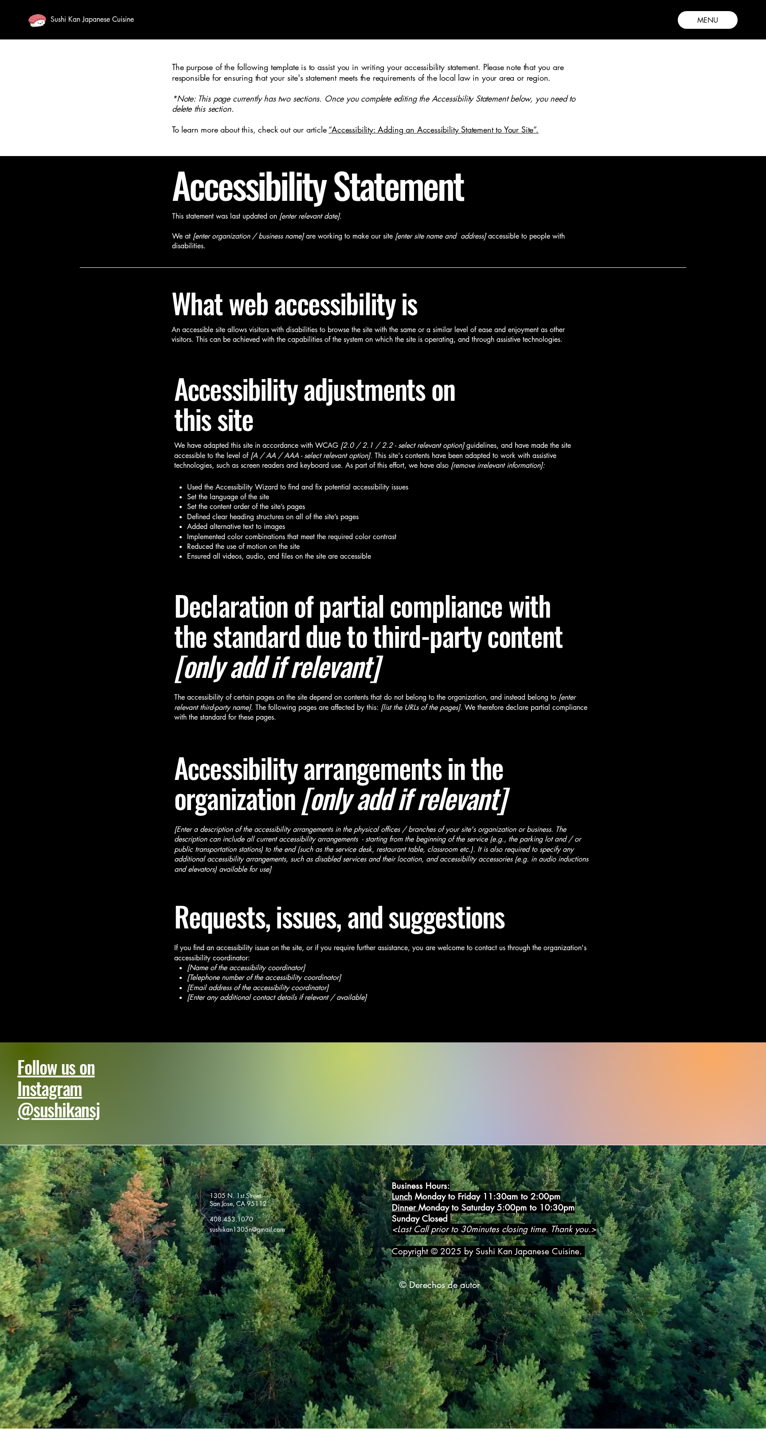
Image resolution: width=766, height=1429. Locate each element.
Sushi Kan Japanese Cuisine (92, 19)
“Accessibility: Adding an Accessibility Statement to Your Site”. (433, 129)
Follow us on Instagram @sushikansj (58, 1088)
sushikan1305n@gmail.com (247, 1229)
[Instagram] (214, 1241)
